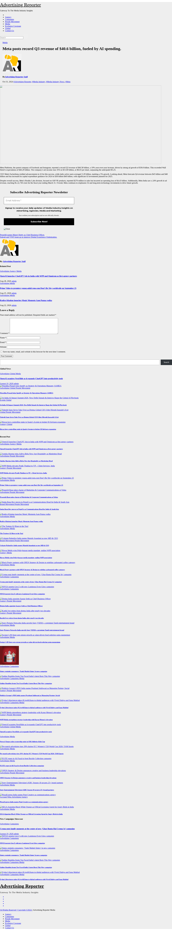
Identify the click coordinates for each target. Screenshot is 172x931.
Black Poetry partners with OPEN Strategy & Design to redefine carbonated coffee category (32, 570)
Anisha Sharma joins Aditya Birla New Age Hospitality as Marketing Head (26, 461)
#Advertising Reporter (22, 82)
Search (166, 362)
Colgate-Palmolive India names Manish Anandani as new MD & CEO (24, 545)
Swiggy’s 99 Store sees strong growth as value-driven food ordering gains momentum (30, 642)
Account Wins (6, 797)
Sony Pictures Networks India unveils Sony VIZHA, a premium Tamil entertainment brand (32, 630)
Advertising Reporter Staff (16, 77)
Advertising (5, 271)
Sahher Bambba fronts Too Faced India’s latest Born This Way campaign (26, 683)
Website (3, 347)
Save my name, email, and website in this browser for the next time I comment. (34, 352)
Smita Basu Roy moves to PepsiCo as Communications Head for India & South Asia (29, 509)
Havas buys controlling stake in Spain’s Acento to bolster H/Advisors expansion (28, 429)
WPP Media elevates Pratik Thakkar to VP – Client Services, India (23, 473)
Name (3, 338)
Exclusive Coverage (13, 26)
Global (7, 28)
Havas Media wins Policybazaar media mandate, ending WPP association (26, 558)
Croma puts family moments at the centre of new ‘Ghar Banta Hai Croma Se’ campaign (31, 582)
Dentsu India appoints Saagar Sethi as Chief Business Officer (21, 606)
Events (3, 400)
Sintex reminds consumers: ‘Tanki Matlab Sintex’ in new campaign (23, 671)
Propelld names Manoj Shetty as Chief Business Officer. (22, 235)
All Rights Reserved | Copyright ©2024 (16, 910)
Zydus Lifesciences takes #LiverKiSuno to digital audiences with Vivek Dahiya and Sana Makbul (34, 708)
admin (14, 281)
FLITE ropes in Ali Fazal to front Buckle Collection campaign (22, 766)
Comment (4, 333)
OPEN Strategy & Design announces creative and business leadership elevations (28, 778)
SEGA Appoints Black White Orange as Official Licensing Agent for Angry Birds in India (31, 814)
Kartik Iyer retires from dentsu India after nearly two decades (22, 618)
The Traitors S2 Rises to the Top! (11, 533)
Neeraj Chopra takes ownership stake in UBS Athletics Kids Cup (22, 742)
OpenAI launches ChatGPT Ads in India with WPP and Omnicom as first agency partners (38, 276)
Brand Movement (7, 504)
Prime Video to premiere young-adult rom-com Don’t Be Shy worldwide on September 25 (38, 288)
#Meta (67, 82)
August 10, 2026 (7, 383)
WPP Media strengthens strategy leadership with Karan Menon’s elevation (26, 720)
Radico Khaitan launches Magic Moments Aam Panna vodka (26, 300)
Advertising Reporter (20, 4)
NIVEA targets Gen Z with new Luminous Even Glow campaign (22, 594)
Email (3, 342)
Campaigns (9, 19)
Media (7, 24)
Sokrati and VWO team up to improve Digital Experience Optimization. (28, 237)
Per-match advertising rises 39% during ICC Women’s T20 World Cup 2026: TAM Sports (31, 754)
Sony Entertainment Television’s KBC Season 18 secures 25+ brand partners (27, 790)
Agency (8, 17)
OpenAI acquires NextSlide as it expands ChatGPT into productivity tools (31, 378)
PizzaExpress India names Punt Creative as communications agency (24, 802)
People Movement (12, 22)
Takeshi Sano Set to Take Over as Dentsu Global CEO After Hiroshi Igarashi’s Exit (29, 417)
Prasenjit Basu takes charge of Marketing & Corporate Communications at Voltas (29, 497)
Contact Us (9, 31)
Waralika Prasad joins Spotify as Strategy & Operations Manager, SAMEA (26, 393)
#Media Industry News (55, 82)
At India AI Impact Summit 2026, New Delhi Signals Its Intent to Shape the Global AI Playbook (33, 405)
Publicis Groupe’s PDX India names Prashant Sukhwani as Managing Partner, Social (30, 695)
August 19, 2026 (7, 834)
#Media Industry (38, 82)
